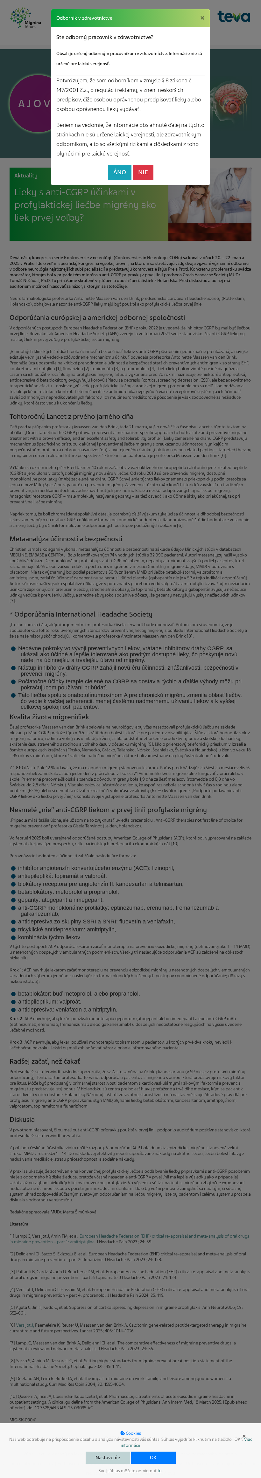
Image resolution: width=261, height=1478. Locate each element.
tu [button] (159, 1471)
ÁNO (119, 172)
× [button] (244, 1436)
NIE (143, 172)
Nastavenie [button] (107, 1457)
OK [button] (153, 1457)
